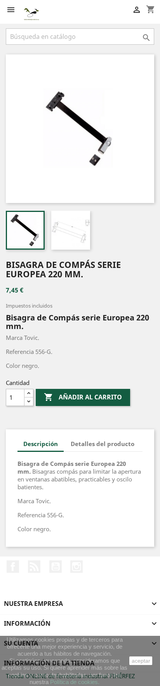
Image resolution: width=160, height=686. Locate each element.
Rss (34, 566)
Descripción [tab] (40, 444)
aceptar (141, 661)
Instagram (76, 566)
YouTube (55, 566)
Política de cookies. (74, 682)
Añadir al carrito (83, 397)
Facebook (13, 566)
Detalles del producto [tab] (102, 444)
